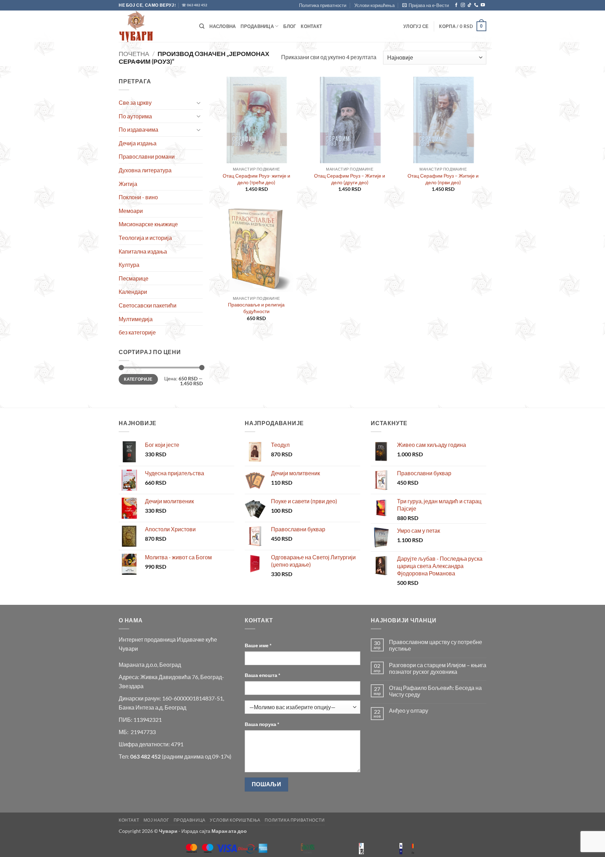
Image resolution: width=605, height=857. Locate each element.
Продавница (257, 26)
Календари (133, 291)
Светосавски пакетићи (147, 305)
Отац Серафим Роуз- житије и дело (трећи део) (256, 179)
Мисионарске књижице (148, 224)
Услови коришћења (374, 5)
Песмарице (133, 278)
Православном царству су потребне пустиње (435, 645)
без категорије (137, 332)
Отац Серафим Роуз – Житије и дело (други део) (349, 179)
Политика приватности (322, 5)
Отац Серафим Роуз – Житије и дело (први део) (443, 179)
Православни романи (147, 156)
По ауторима (135, 116)
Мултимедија (136, 319)
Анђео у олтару (408, 710)
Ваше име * (258, 645)
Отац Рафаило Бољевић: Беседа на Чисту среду (435, 691)
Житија (128, 183)
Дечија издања (138, 143)
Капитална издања (143, 251)
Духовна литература (145, 170)
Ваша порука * (262, 724)
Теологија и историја (145, 237)
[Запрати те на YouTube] (483, 5)
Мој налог (156, 820)
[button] (425, 5)
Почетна (134, 53)
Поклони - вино (138, 197)
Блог (289, 26)
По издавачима (138, 129)
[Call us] (476, 5)
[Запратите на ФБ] (456, 5)
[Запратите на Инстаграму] (463, 5)
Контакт (311, 26)
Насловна (222, 26)
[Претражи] (201, 26)
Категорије (138, 379)
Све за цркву (135, 102)
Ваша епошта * (262, 675)
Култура (129, 264)
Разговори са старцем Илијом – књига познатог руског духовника (437, 668)
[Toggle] (198, 102)
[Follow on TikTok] (469, 5)
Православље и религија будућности (256, 308)
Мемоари (131, 210)
